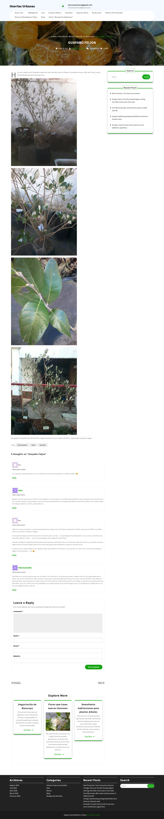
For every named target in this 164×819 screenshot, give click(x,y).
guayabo (43, 445)
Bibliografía (33, 13)
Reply (14, 478)
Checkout (69, 13)
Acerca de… (20, 13)
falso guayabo (22, 445)
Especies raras (82, 13)
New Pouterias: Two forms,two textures (126, 93)
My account (96, 13)
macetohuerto (77, 36)
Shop (43, 17)
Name (16, 636)
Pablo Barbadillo (25, 567)
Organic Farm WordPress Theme (82, 815)
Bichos (49, 790)
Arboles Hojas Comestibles (57, 785)
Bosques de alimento (54, 796)
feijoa (33, 445)
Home (54, 36)
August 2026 (14, 785)
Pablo (20, 490)
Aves (48, 788)
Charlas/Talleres (54, 13)
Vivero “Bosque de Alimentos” (61, 17)
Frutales (63, 36)
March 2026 (14, 793)
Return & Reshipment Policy (26, 17)
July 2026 (13, 788)
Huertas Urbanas (22, 6)
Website (16, 656)
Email (16, 646)
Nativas (90, 36)
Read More (27, 730)
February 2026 (15, 796)
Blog (48, 793)
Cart (43, 13)
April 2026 (13, 790)
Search (146, 77)
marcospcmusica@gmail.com (79, 7)
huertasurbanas (78, 48)
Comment (18, 611)
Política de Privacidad (113, 13)
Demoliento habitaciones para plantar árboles (88, 708)
